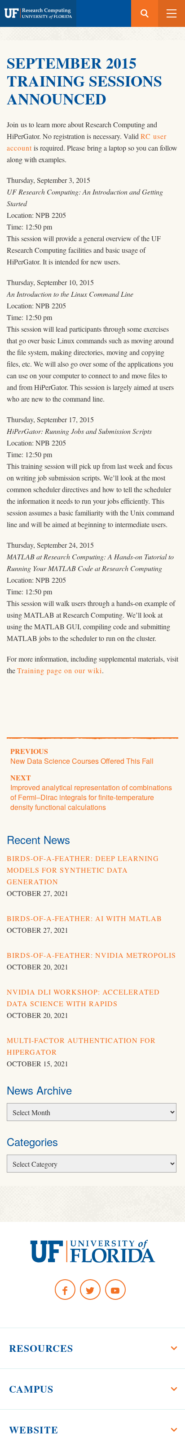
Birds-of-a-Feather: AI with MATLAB (84, 918)
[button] (171, 13)
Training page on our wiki (59, 670)
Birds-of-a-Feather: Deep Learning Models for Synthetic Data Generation (83, 869)
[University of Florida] (92, 1251)
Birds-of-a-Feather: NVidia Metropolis (91, 955)
